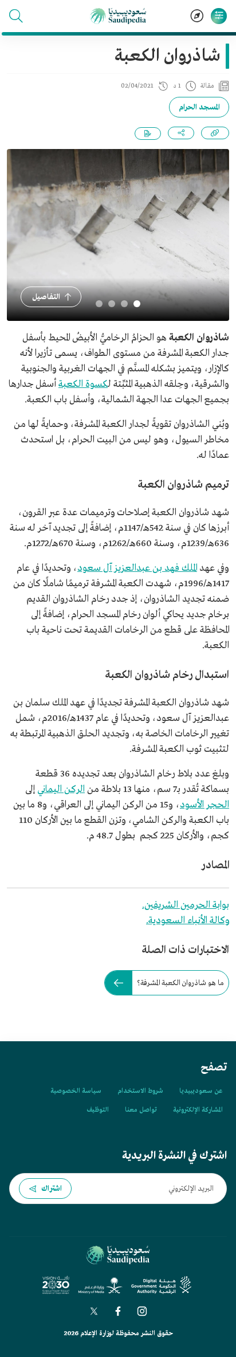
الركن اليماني (61, 789)
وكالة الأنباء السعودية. (187, 921)
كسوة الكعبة (83, 384)
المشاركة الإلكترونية (197, 1110)
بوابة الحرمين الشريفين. (185, 905)
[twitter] (94, 1311)
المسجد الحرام (199, 107)
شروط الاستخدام (140, 1091)
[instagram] (142, 1311)
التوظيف (97, 1110)
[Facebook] (118, 1311)
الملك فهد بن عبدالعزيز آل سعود (137, 568)
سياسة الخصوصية (75, 1091)
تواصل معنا (141, 1110)
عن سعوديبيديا (200, 1091)
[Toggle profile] (219, 16)
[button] (16, 16)
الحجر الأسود (204, 805)
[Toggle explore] (197, 16)
